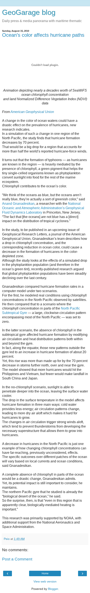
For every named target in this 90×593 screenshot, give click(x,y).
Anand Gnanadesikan (18, 203)
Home (45, 573)
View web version (45, 581)
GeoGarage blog (28, 12)
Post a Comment (17, 559)
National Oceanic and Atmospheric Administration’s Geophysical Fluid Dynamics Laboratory (43, 208)
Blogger (53, 588)
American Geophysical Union (32, 112)
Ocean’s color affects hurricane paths (43, 35)
